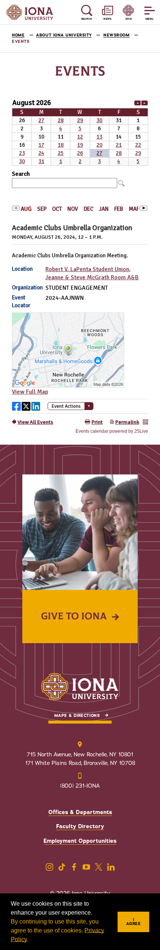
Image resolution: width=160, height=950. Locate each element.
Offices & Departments (80, 812)
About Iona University (64, 35)
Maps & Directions (77, 715)
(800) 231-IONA (80, 785)
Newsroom (116, 35)
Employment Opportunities (80, 841)
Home (18, 35)
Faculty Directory (80, 826)
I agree (133, 922)
